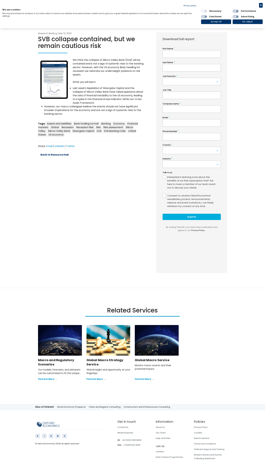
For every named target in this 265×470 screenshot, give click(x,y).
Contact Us (122, 427)
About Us (160, 427)
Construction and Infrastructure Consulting (147, 406)
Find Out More (47, 379)
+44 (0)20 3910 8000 (131, 440)
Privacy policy (190, 5)
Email (49, 146)
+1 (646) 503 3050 (131, 445)
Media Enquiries (125, 432)
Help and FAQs (163, 438)
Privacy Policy (200, 427)
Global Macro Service (152, 360)
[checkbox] (204, 11)
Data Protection (201, 438)
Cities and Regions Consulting (105, 406)
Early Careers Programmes (169, 457)
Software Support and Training (209, 449)
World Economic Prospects (71, 406)
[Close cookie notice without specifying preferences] (261, 5)
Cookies (198, 432)
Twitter (70, 146)
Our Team (161, 432)
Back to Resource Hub (54, 155)
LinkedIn (59, 146)
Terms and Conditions (205, 443)
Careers (160, 451)
